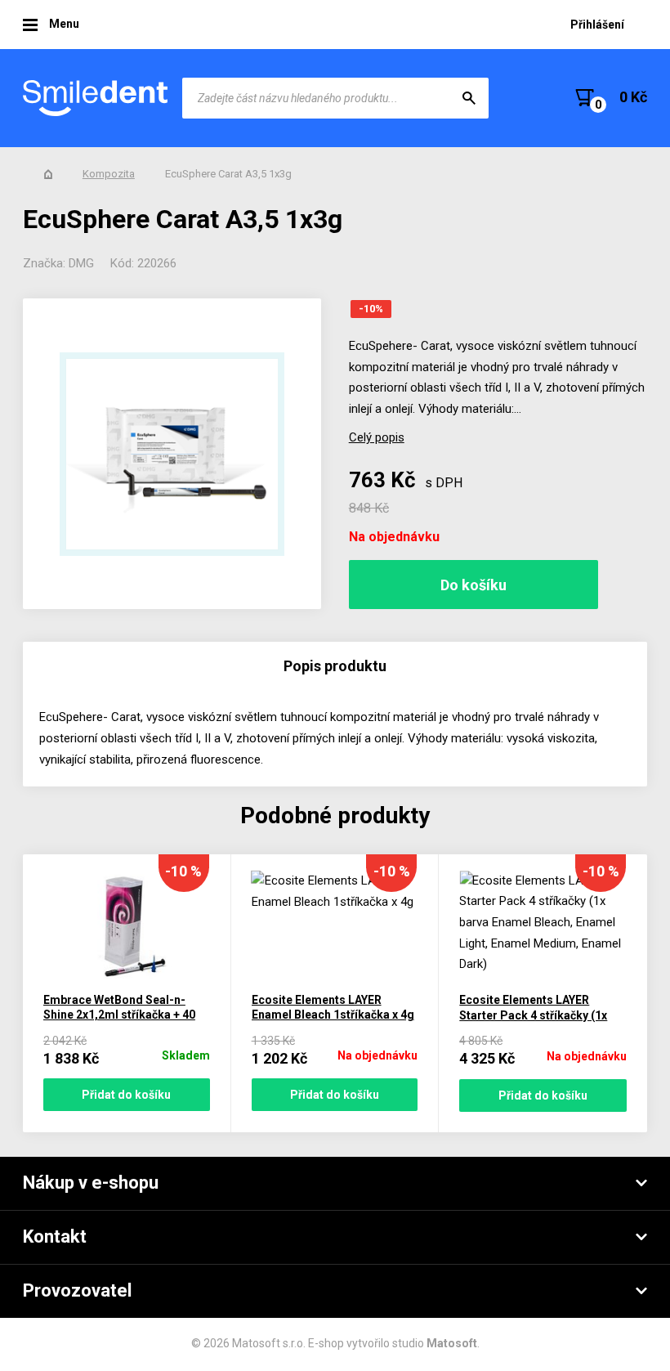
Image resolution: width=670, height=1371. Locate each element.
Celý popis (376, 437)
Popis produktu (335, 665)
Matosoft (452, 1343)
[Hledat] (469, 98)
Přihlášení (597, 24)
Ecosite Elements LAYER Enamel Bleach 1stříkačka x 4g (333, 1007)
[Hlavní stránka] (96, 98)
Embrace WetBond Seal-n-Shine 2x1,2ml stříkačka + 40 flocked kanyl (119, 1015)
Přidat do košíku (126, 1094)
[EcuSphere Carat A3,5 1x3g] (172, 454)
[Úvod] (48, 174)
